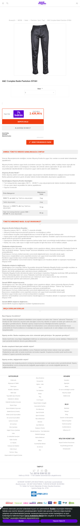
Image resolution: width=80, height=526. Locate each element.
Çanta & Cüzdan (13, 421)
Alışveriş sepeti (66, 392)
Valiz (13, 433)
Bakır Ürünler (13, 439)
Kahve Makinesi (39, 437)
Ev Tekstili (13, 443)
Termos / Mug (13, 452)
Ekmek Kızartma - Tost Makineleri (39, 431)
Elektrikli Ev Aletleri (13, 399)
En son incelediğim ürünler (66, 389)
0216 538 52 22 (42, 473)
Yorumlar (4, 134)
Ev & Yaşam (40, 400)
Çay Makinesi (40, 425)
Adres (66, 386)
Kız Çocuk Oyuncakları (13, 418)
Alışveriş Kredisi (6, 136)
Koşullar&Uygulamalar (66, 445)
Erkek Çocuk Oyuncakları (13, 414)
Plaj (40, 397)
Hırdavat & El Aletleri (13, 446)
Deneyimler (40, 381)
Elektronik (13, 380)
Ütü (40, 450)
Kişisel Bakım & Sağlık (40, 403)
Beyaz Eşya (13, 405)
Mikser (40, 440)
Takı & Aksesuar (40, 418)
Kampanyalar (66, 449)
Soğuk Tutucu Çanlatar (13, 430)
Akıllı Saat (13, 392)
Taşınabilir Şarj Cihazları (13, 396)
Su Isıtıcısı (40, 447)
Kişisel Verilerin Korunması (66, 442)
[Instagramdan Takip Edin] (42, 470)
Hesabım (66, 380)
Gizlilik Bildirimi (66, 427)
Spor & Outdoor (40, 415)
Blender (40, 422)
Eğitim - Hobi (40, 384)
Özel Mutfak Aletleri (40, 443)
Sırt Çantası (13, 424)
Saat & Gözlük (40, 412)
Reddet (53, 509)
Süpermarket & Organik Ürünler (13, 455)
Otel (40, 387)
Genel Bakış (5, 133)
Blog (66, 414)
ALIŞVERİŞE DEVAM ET (23, 128)
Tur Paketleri (40, 390)
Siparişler (66, 383)
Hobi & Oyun (13, 449)
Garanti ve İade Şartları (66, 417)
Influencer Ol (66, 430)
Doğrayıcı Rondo (40, 428)
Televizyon (13, 386)
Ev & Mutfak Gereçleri (13, 436)
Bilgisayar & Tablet (13, 383)
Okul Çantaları (13, 427)
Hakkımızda (66, 396)
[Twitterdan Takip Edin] (34, 470)
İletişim (67, 411)
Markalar (66, 408)
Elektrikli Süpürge (40, 434)
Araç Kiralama (40, 378)
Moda (40, 393)
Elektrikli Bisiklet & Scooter (13, 402)
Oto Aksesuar (40, 409)
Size (39, 89)
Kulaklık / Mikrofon (13, 389)
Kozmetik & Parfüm (39, 406)
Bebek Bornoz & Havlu (13, 411)
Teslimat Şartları (66, 424)
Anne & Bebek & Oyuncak (13, 408)
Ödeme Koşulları (66, 421)
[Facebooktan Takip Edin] (38, 470)
